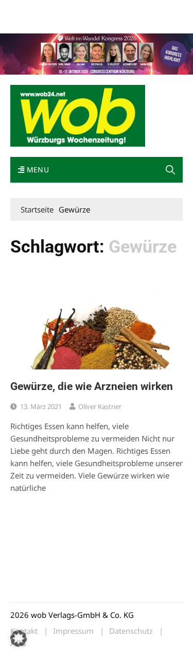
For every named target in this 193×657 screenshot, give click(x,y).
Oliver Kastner (99, 406)
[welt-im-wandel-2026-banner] (96, 53)
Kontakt (127, 9)
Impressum (27, 22)
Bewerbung (68, 22)
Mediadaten (28, 9)
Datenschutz (131, 631)
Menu (36, 169)
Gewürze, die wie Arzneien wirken (91, 386)
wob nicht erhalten (81, 9)
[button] (170, 170)
